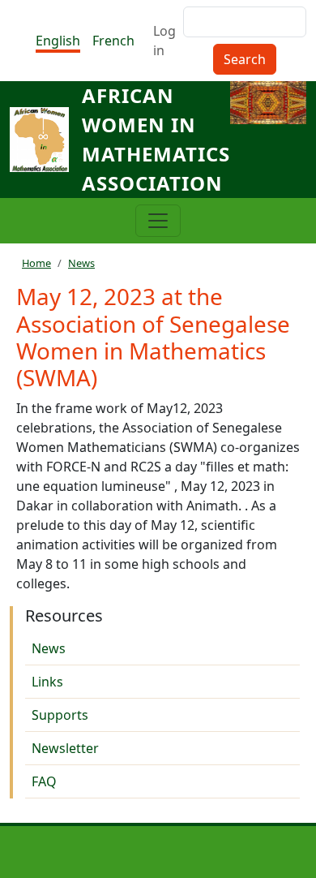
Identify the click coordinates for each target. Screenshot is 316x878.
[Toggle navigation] (158, 220)
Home (36, 263)
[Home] (46, 139)
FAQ (44, 781)
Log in (164, 40)
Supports (60, 715)
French (113, 40)
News (81, 263)
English (58, 40)
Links (47, 682)
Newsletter (65, 748)
